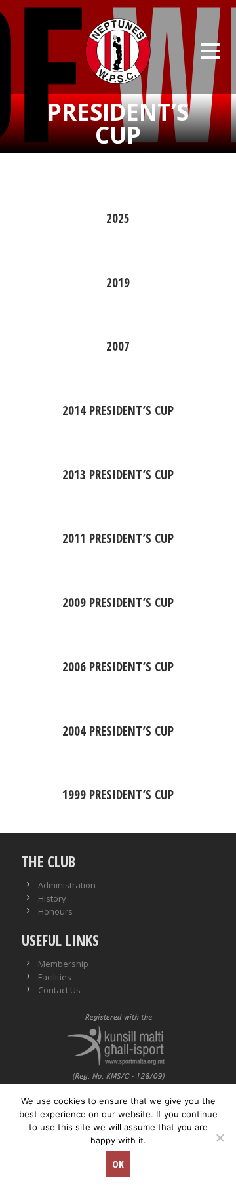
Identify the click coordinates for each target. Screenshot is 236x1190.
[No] (219, 1137)
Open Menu (210, 51)
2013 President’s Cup (118, 474)
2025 (118, 218)
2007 (118, 346)
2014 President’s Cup (118, 410)
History (52, 898)
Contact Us (59, 990)
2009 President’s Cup (118, 602)
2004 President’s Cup (118, 731)
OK (118, 1163)
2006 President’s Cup (118, 666)
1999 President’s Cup (118, 794)
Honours (55, 911)
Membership (63, 964)
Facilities (54, 977)
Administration (67, 885)
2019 (118, 282)
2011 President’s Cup (118, 538)
